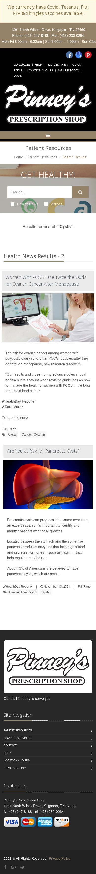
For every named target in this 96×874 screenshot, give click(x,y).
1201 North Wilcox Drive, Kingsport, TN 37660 (48, 29)
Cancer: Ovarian (33, 434)
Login (18, 75)
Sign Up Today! (69, 70)
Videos (56, 203)
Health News (27, 203)
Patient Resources (43, 156)
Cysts (12, 434)
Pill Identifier (57, 64)
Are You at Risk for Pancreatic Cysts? (43, 451)
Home (18, 156)
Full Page (9, 428)
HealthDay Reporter (20, 401)
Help (38, 64)
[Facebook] (69, 54)
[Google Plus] (13, 867)
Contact (10, 745)
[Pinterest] (88, 54)
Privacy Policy (15, 768)
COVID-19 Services (17, 738)
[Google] (78, 54)
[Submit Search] (80, 192)
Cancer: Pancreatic (22, 592)
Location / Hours (40, 70)
